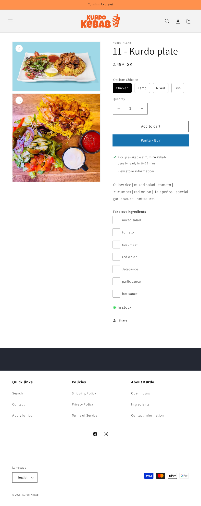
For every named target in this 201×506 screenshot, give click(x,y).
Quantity (119, 99)
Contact (18, 404)
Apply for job (22, 415)
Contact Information (147, 415)
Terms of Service (85, 415)
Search (17, 393)
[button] (10, 21)
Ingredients (140, 404)
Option (125, 79)
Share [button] (122, 320)
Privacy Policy (82, 404)
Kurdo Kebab (30, 494)
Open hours (140, 393)
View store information (136, 171)
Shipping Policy (84, 393)
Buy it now (150, 140)
